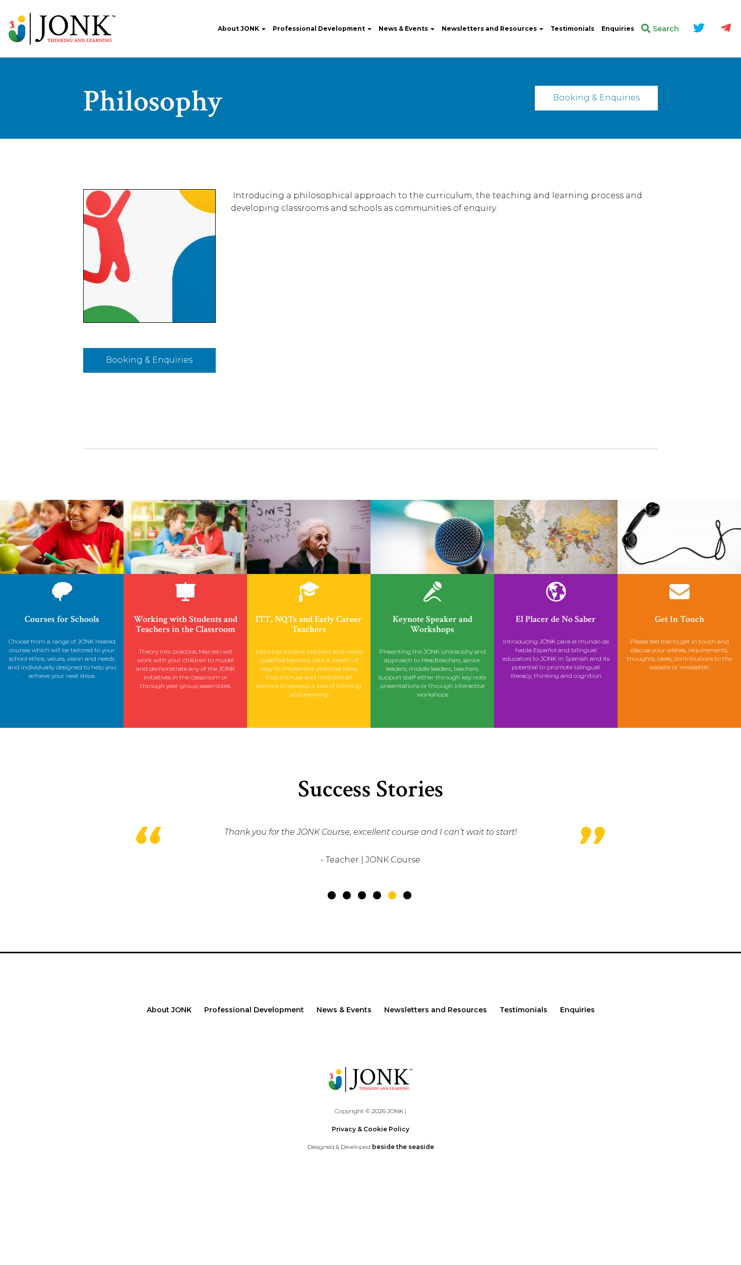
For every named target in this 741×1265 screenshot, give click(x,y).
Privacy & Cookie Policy (370, 1129)
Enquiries (617, 28)
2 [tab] (347, 895)
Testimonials (572, 28)
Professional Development (319, 28)
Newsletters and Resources (490, 28)
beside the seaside (403, 1147)
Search (665, 28)
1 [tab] (332, 895)
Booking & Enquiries (596, 97)
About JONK (239, 28)
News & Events (404, 28)
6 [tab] (407, 895)
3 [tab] (362, 895)
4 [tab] (377, 895)
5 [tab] (392, 895)
